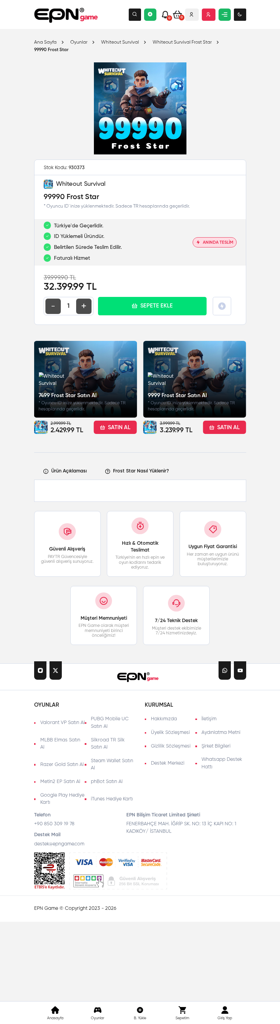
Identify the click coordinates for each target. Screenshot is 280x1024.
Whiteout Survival (120, 43)
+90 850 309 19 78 (54, 824)
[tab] (65, 472)
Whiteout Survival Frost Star (182, 43)
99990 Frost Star (51, 50)
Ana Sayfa (45, 43)
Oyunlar (78, 43)
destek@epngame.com (59, 844)
